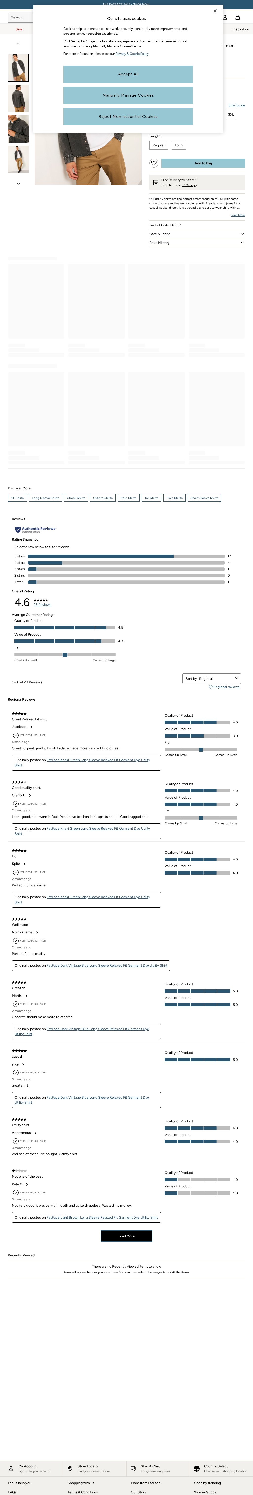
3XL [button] (231, 114)
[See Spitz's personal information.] (24, 864)
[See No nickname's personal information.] (37, 932)
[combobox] (216, 679)
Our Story (138, 1492)
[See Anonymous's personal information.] (35, 1133)
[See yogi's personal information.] (23, 1064)
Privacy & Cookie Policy (132, 54)
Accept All (128, 74)
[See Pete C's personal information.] (27, 1184)
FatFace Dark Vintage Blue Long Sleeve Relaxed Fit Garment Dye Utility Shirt (107, 965)
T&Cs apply (189, 185)
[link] (224, 17)
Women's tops (205, 1492)
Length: (155, 136)
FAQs (12, 1492)
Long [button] (179, 145)
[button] (197, 233)
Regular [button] (159, 145)
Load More (126, 1236)
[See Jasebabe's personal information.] (31, 727)
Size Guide (236, 105)
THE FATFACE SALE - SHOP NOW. (126, 4)
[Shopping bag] (237, 17)
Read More (238, 215)
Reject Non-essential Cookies (128, 116)
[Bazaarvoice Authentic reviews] (35, 529)
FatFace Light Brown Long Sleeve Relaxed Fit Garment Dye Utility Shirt (102, 1217)
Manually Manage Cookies (128, 95)
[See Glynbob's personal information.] (30, 795)
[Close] (215, 10)
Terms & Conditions (83, 1492)
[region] (128, 69)
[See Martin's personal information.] (26, 996)
